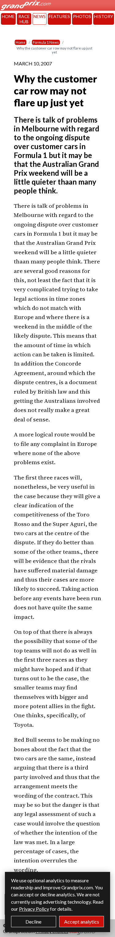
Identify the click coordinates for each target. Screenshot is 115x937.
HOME (8, 16)
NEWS (39, 16)
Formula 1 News (46, 42)
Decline (33, 921)
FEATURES (59, 16)
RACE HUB (24, 19)
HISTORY (103, 16)
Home (20, 42)
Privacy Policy (34, 909)
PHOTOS (82, 16)
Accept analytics (81, 921)
